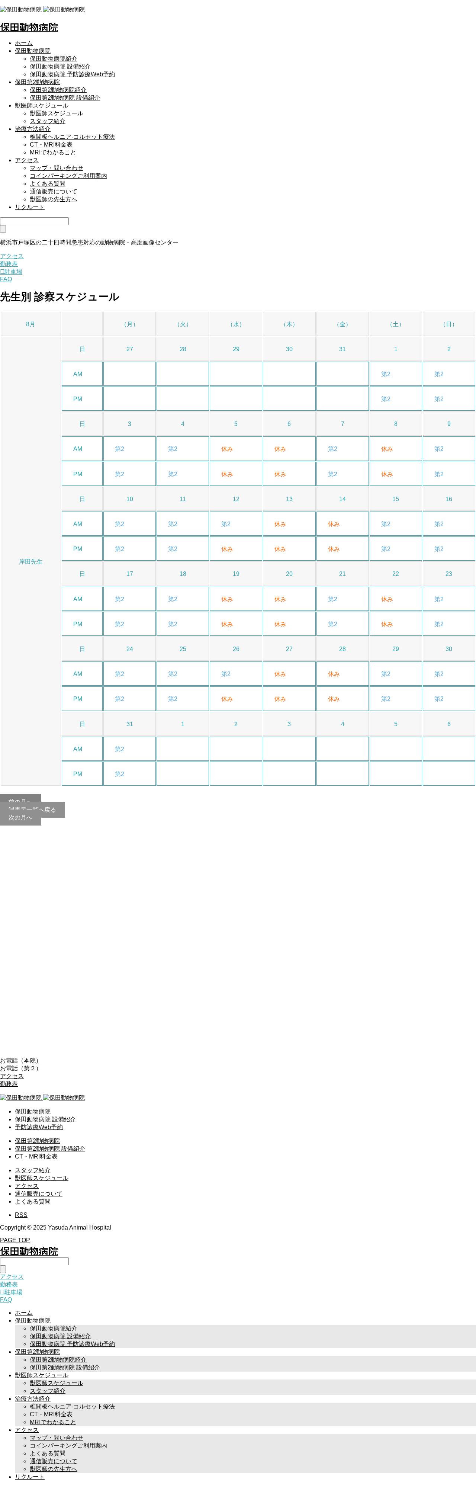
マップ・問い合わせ (56, 168)
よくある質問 (47, 183)
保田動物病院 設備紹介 (60, 66)
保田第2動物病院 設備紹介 (65, 97)
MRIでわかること (53, 152)
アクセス (27, 160)
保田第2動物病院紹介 (58, 90)
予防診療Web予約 (39, 1127)
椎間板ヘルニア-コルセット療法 (72, 137)
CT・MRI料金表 (51, 144)
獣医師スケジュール (41, 105)
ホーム (24, 43)
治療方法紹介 (33, 129)
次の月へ (20, 817)
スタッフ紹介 (47, 121)
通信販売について (53, 191)
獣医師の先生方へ (53, 199)
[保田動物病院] (42, 9)
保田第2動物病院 (37, 82)
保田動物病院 (33, 51)
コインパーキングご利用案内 (68, 176)
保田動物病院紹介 (53, 58)
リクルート (30, 207)
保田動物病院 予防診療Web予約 (72, 74)
